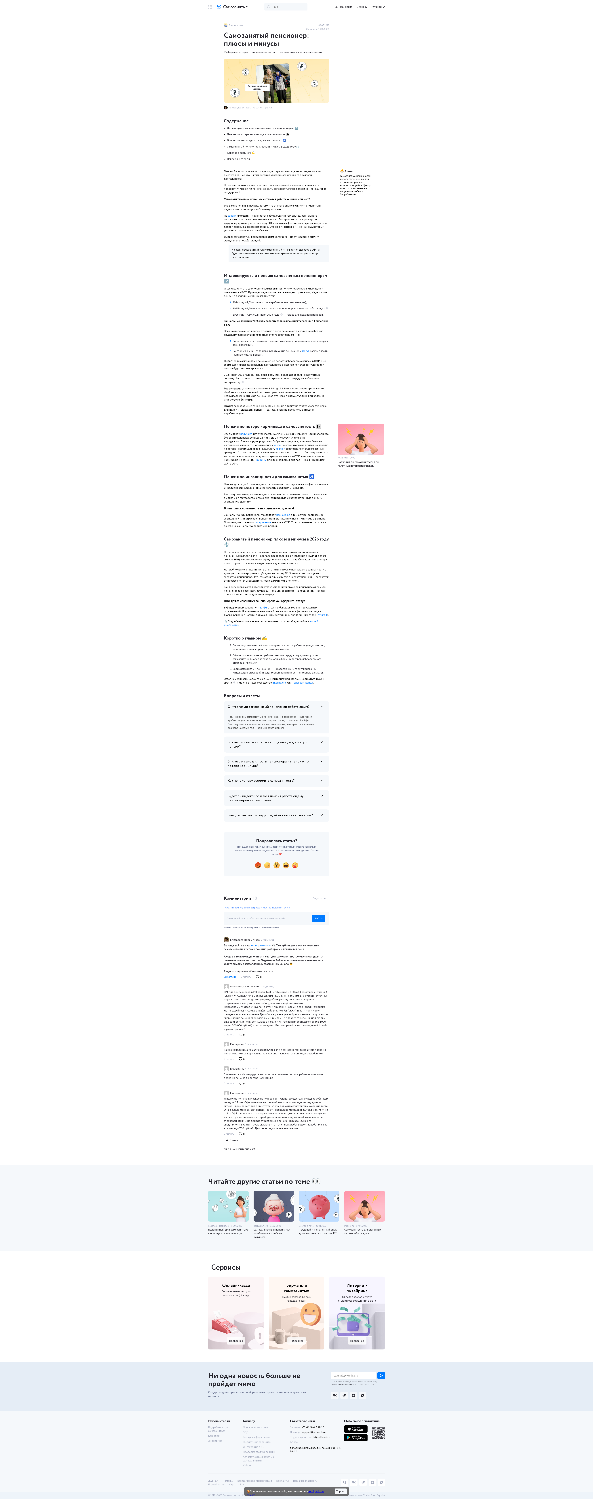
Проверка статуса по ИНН (259, 1452)
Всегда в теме (261, 1226)
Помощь (228, 1480)
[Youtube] (381, 1483)
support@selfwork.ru (314, 1432)
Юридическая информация (254, 1480)
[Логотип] (232, 7)
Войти (319, 918)
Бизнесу (362, 6)
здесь (277, 445)
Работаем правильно (218, 1226)
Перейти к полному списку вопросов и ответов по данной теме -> (257, 907)
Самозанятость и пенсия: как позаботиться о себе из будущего (272, 1233)
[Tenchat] (344, 1483)
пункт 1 (322, 615)
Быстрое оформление (256, 1437)
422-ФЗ (262, 607)
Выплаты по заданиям (257, 1442)
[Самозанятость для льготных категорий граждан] (364, 1206)
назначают (283, 515)
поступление (263, 522)
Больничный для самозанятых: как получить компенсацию (228, 1231)
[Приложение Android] (356, 1437)
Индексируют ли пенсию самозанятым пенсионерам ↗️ (262, 128)
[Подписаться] (381, 1375)
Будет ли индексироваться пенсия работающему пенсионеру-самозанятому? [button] (265, 798)
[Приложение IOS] (356, 1429)
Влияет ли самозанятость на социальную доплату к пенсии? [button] (267, 744)
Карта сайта (236, 1484)
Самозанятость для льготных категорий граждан (362, 1231)
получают (246, 434)
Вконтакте (279, 682)
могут (305, 351)
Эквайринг (215, 1440)
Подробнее (236, 1341)
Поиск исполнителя (255, 1427)
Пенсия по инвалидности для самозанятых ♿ (256, 140)
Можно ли (349, 1226)
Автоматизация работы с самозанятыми (258, 1458)
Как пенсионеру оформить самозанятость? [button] (261, 780)
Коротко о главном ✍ (241, 152)
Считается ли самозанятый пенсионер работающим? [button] (268, 706)
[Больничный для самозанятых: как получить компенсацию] (228, 1206)
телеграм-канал (261, 945)
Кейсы (247, 1465)
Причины (260, 460)
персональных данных (341, 1384)
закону (232, 215)
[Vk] (353, 1483)
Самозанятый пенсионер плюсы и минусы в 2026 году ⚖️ (263, 146)
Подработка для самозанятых (218, 1429)
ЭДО (245, 1432)
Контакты (282, 1480)
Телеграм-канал (302, 682)
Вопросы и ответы (238, 159)
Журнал (377, 6)
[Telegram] (363, 1483)
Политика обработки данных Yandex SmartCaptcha (359, 1495)
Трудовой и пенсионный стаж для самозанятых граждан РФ (318, 1231)
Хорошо (340, 1491)
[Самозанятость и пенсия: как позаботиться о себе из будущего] (274, 1206)
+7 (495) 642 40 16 (313, 1427)
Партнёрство (216, 1484)
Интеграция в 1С (253, 1447)
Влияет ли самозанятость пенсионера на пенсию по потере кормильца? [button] (268, 763)
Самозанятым (343, 6)
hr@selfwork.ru (321, 1437)
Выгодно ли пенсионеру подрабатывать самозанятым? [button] (270, 815)
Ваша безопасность (305, 1480)
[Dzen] (372, 1483)
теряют (280, 448)
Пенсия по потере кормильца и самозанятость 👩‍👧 (258, 134)
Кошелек (214, 1436)
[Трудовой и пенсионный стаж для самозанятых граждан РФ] (319, 1206)
